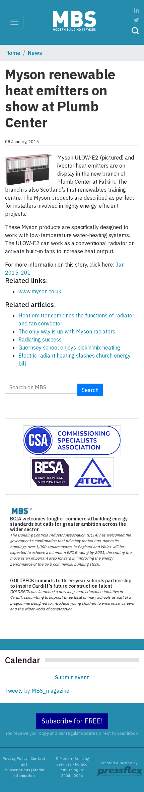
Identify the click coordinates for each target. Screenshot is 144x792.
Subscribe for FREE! (72, 720)
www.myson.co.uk (39, 291)
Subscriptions (17, 770)
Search (90, 390)
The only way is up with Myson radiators (66, 331)
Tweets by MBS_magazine (37, 690)
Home (12, 53)
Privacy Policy (15, 758)
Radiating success (40, 339)
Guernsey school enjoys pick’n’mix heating (69, 347)
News (35, 53)
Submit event (72, 677)
